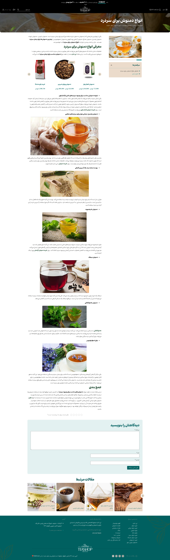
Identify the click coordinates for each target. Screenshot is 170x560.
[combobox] (24, 9)
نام (137, 452)
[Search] (18, 9)
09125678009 (96, 533)
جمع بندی (135, 74)
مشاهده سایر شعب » (55, 530)
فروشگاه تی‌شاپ (138, 25)
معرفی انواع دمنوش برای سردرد (129, 71)
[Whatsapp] (123, 556)
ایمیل (137, 460)
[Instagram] (116, 556)
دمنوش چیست (126, 25)
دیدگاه (136, 430)
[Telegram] (113, 556)
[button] (111, 65)
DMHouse (37, 556)
